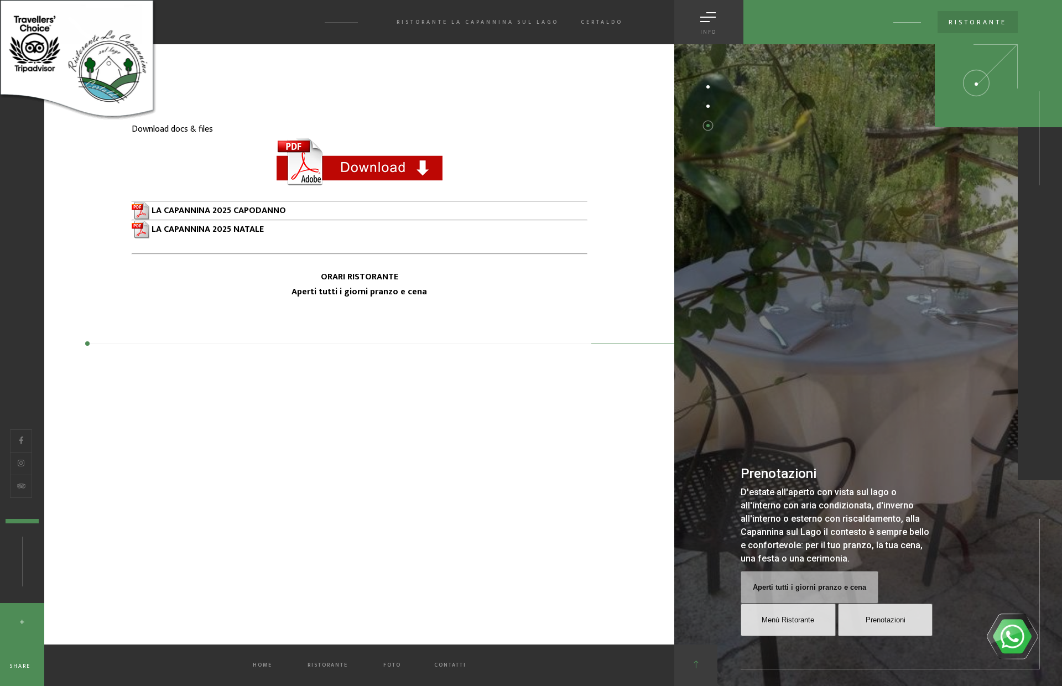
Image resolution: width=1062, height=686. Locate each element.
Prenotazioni (885, 620)
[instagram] (21, 464)
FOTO (392, 665)
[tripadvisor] (21, 486)
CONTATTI (450, 665)
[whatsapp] (1012, 636)
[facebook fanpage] (21, 441)
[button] (708, 87)
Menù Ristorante (788, 620)
